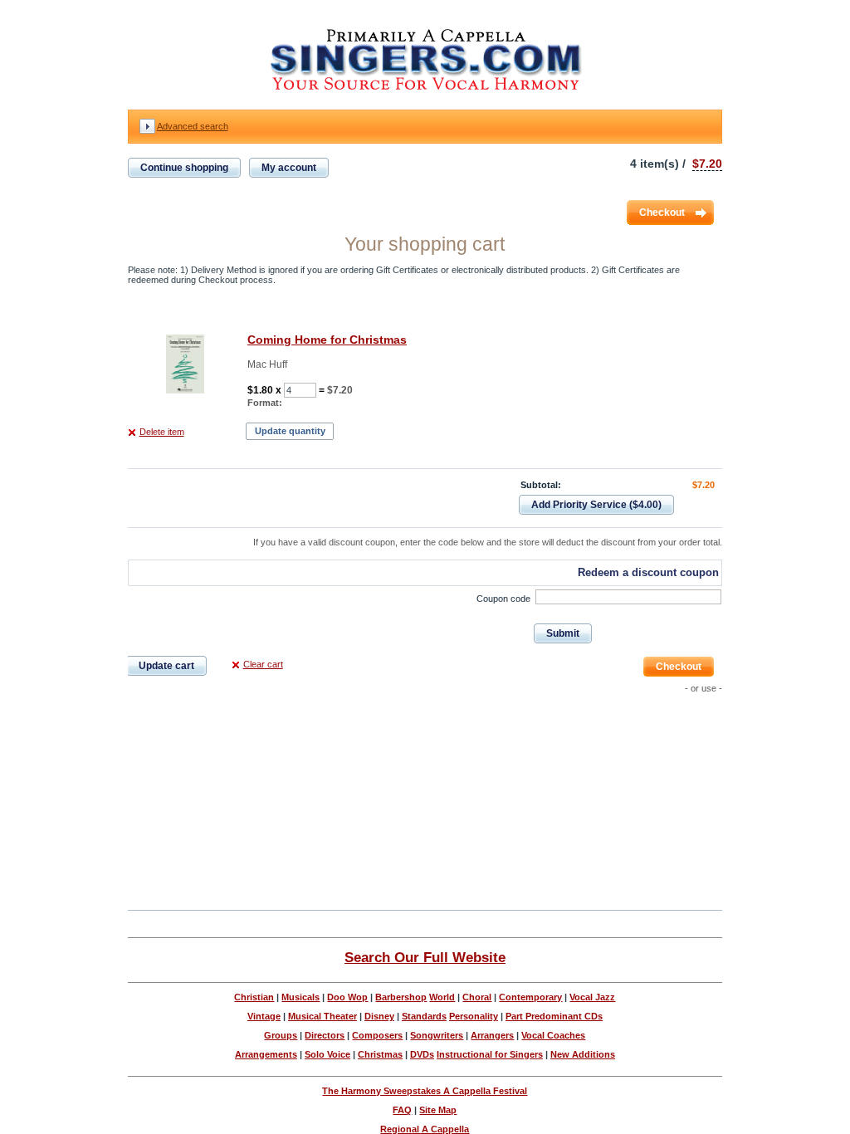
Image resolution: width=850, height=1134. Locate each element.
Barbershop (401, 997)
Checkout (662, 212)
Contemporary (530, 997)
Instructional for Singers (490, 1054)
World (442, 997)
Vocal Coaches (553, 1035)
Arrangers (492, 1035)
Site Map (438, 1110)
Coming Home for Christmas (327, 339)
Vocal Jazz (592, 997)
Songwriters (436, 1035)
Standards (424, 1016)
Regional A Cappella (424, 1129)
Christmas (380, 1054)
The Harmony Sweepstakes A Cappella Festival (424, 1091)
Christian (254, 997)
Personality (473, 1016)
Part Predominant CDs (554, 1016)
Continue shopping (184, 168)
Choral (476, 997)
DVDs (422, 1054)
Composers (377, 1035)
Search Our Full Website (425, 957)
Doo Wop (347, 997)
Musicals (300, 997)
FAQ (402, 1110)
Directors (324, 1035)
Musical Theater (322, 1016)
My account (288, 168)
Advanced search (192, 126)
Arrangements (266, 1054)
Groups (280, 1035)
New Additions (582, 1054)
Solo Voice (327, 1054)
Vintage (264, 1016)
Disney (379, 1016)
